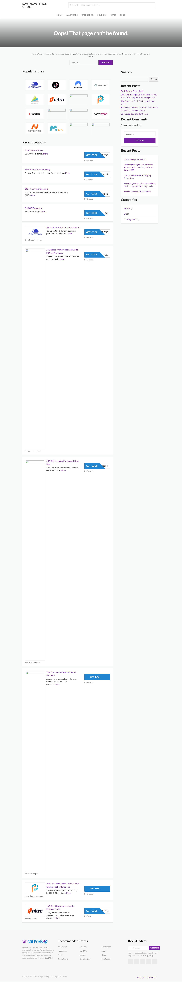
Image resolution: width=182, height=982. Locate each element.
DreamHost (62, 947)
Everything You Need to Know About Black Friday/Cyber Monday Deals (139, 108)
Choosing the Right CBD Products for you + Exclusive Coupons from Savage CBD (139, 96)
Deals (113, 15)
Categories (87, 15)
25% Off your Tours (34, 150)
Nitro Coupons (31, 919)
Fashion (127, 208)
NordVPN (83, 951)
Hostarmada (62, 951)
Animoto (83, 955)
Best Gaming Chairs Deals (132, 91)
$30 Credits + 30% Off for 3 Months (63, 227)
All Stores (72, 15)
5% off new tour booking (36, 188)
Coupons (101, 15)
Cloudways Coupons (33, 240)
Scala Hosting (85, 959)
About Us (140, 977)
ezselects (83, 947)
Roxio (104, 955)
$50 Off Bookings (33, 208)
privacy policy (148, 955)
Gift (125, 214)
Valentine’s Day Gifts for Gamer (134, 114)
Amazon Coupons (32, 874)
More (45, 153)
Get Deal (96, 677)
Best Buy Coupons (32, 662)
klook (104, 951)
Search (126, 72)
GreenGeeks (63, 959)
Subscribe (154, 948)
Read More (49, 958)
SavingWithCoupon (35, 5)
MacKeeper (106, 947)
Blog (122, 15)
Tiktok (60, 955)
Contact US (152, 977)
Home (59, 15)
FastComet (106, 959)
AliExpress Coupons (33, 451)
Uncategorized (130, 219)
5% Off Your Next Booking (37, 169)
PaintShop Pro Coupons (34, 896)
